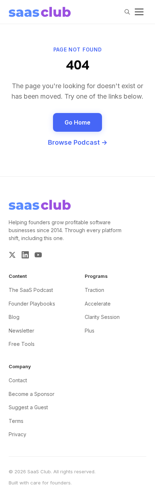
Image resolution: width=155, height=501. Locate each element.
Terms (16, 421)
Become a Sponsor (31, 394)
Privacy (17, 434)
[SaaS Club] (40, 12)
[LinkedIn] (25, 254)
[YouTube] (38, 254)
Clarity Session (102, 317)
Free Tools (22, 344)
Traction (94, 290)
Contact (18, 380)
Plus (89, 331)
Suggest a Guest (28, 407)
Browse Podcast (77, 142)
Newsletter (21, 331)
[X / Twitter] (12, 254)
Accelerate (98, 304)
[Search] (127, 12)
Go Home (77, 122)
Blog (14, 317)
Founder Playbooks (32, 304)
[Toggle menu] (139, 12)
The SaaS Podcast (31, 290)
